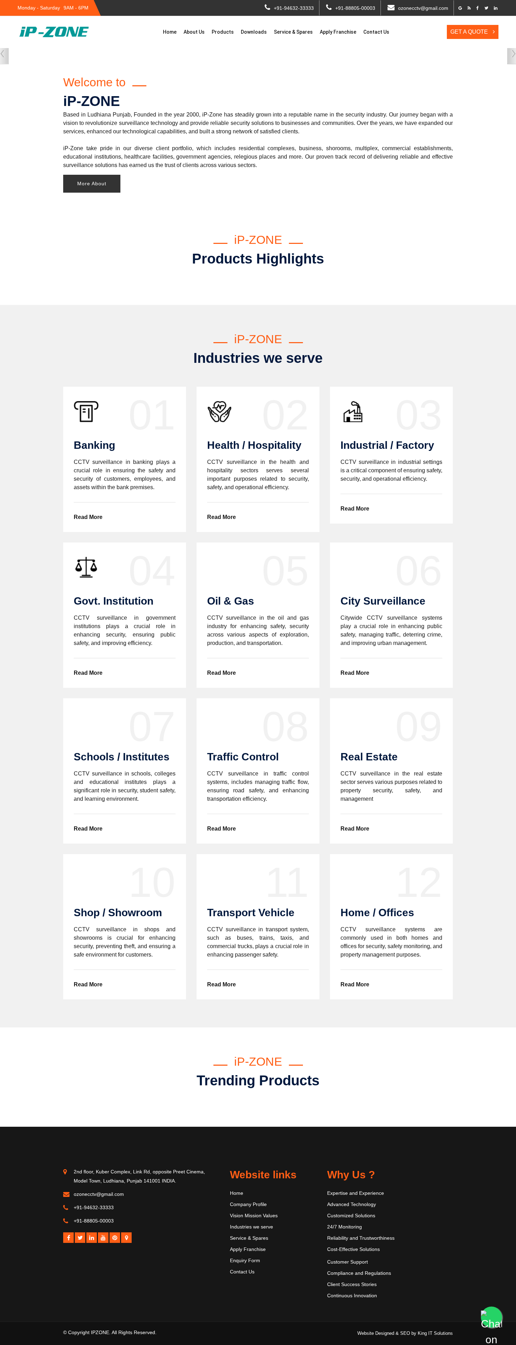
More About (91, 183)
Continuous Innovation (352, 1295)
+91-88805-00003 (355, 8)
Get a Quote (469, 32)
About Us (194, 32)
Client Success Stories (352, 1284)
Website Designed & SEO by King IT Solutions (405, 1333)
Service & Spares (293, 32)
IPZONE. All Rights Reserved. (124, 1332)
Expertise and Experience (355, 1193)
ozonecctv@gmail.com (423, 8)
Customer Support (347, 1262)
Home (170, 32)
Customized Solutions (351, 1215)
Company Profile (248, 1204)
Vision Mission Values (254, 1215)
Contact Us (376, 32)
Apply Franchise (338, 32)
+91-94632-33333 (294, 8)
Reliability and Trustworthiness (361, 1238)
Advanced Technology (351, 1204)
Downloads (254, 32)
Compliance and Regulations (359, 1273)
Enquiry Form (245, 1260)
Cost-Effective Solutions (353, 1249)
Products (223, 32)
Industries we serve (251, 1227)
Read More (88, 517)
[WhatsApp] (491, 1320)
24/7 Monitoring (344, 1227)
